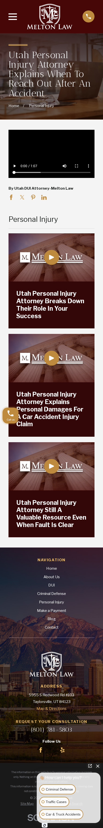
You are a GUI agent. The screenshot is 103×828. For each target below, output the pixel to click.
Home (51, 568)
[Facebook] (40, 750)
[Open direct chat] (90, 765)
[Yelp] (62, 750)
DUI (51, 585)
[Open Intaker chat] (45, 825)
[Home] (49, 16)
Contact (51, 627)
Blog (52, 618)
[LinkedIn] (51, 750)
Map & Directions (51, 708)
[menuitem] (27, 804)
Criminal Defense (51, 593)
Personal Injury (51, 602)
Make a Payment (51, 610)
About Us (52, 576)
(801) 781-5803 (51, 729)
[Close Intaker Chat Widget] (97, 765)
